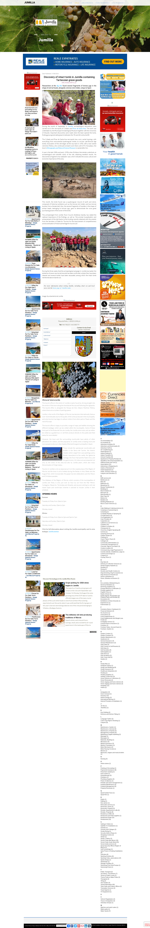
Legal (109, 925)
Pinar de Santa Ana (79, 128)
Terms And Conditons (95, 925)
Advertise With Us (121, 925)
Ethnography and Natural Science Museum (61, 148)
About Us (114, 925)
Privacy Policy (104, 925)
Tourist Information (102, 3)
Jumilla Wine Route (87, 3)
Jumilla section (54, 531)
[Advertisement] (113, 381)
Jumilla (76, 3)
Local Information (117, 3)
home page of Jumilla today (62, 288)
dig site (59, 85)
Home (70, 3)
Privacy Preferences (61, 925)
